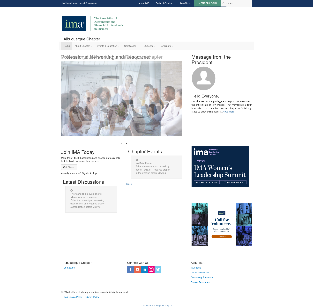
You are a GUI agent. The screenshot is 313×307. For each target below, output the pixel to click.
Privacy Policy (92, 297)
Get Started (69, 167)
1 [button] (121, 143)
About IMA (143, 3)
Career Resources (200, 282)
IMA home (196, 267)
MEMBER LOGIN (208, 3)
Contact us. (69, 267)
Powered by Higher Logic (156, 305)
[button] (83, 46)
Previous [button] (58, 95)
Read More (228, 111)
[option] (124, 94)
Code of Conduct (164, 3)
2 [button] (126, 143)
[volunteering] (222, 224)
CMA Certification (200, 272)
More (129, 183)
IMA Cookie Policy (73, 297)
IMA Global (185, 3)
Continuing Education (202, 277)
